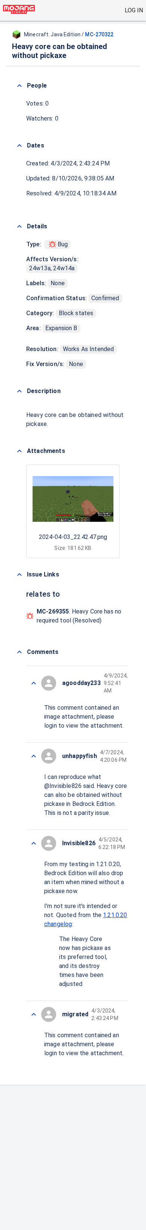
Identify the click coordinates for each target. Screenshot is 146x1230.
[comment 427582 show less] (33, 756)
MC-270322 (99, 34)
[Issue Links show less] (19, 574)
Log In (134, 10)
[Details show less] (19, 226)
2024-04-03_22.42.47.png (73, 537)
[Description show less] (19, 391)
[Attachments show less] (19, 451)
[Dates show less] (19, 145)
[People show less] (19, 85)
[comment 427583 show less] (33, 683)
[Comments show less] (19, 652)
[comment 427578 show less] (33, 1014)
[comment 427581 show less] (33, 843)
